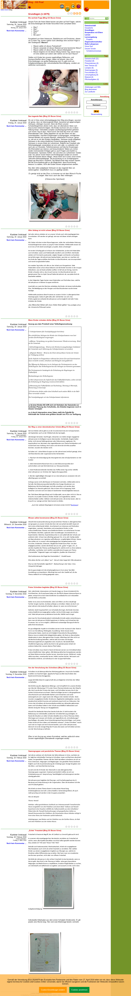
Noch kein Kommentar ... (16, 31)
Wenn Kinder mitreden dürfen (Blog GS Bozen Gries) (49, 320)
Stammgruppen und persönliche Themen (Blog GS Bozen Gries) (53, 751)
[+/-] (86, 56)
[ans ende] (77, 14)
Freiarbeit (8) (89, 61)
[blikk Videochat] (2, 5)
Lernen (87, 35)
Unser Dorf (89, 46)
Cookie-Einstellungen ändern (53, 990)
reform (6, 10)
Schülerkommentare (93, 51)
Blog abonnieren (91, 89)
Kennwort (96, 105)
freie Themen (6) (91, 66)
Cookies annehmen (79, 990)
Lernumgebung (91, 37)
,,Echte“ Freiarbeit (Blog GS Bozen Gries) (44, 830)
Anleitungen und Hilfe (93, 87)
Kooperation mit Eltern (94, 32)
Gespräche (89, 28)
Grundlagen (89, 30)
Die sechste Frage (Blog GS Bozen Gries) (44, 18)
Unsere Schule (90, 49)
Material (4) (89, 77)
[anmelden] (96, 111)
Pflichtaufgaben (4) (92, 79)
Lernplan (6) (89, 68)
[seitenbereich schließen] (108, 2)
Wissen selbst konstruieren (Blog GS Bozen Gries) (48, 518)
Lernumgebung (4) (91, 75)
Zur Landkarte (90, 92)
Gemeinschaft (90, 26)
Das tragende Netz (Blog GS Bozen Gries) (44, 116)
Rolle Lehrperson (92, 44)
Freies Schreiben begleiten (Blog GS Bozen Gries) (48, 587)
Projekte (89, 39)
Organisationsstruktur (93, 42)
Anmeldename (96, 100)
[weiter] (74, 14)
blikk (2, 10)
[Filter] (86, 19)
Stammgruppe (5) (91, 70)
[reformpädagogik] (15, 5)
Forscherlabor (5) (91, 72)
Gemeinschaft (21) (92, 59)
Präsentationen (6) (91, 63)
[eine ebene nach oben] (80, 14)
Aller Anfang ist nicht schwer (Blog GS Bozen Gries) (49, 230)
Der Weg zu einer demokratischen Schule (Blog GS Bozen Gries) (53, 427)
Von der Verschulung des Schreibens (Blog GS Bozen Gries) (52, 668)
